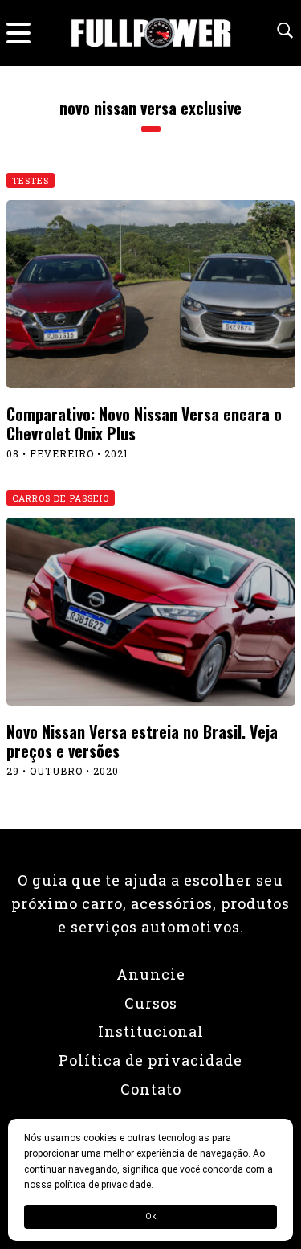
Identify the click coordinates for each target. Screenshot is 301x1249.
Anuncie (150, 974)
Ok (150, 1216)
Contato (150, 1089)
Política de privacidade (150, 1060)
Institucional (151, 1031)
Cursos (150, 1003)
